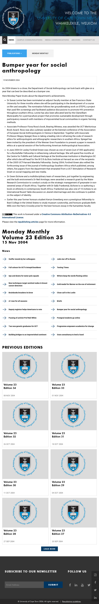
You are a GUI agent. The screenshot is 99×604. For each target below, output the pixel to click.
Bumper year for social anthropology (72, 309)
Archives (76, 40)
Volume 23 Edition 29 (58, 483)
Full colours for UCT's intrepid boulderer (25, 267)
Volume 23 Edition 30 (10, 483)
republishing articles (28, 222)
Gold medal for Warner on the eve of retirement (76, 284)
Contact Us (89, 40)
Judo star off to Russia (66, 259)
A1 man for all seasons (18, 301)
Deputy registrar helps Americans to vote (25, 309)
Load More (49, 549)
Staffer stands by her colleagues (22, 259)
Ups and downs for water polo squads (24, 276)
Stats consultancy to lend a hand (70, 335)
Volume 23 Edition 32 (10, 435)
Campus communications (29, 40)
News (11, 40)
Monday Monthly (40, 53)
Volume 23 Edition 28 (10, 532)
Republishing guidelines (71, 601)
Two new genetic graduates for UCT (23, 326)
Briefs (59, 301)
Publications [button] (13, 53)
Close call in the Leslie (66, 293)
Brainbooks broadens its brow (21, 293)
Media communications (57, 40)
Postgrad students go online (68, 318)
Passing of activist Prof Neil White (22, 318)
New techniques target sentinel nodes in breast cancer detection (28, 284)
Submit (53, 584)
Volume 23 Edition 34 (10, 386)
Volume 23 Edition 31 (58, 435)
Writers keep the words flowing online (72, 276)
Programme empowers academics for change (75, 326)
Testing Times (63, 267)
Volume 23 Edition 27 (58, 532)
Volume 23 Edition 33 (58, 386)
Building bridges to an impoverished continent (27, 335)
